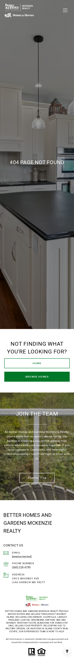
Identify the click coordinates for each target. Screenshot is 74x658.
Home (37, 363)
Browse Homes (37, 376)
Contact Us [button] (37, 477)
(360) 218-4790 (21, 567)
